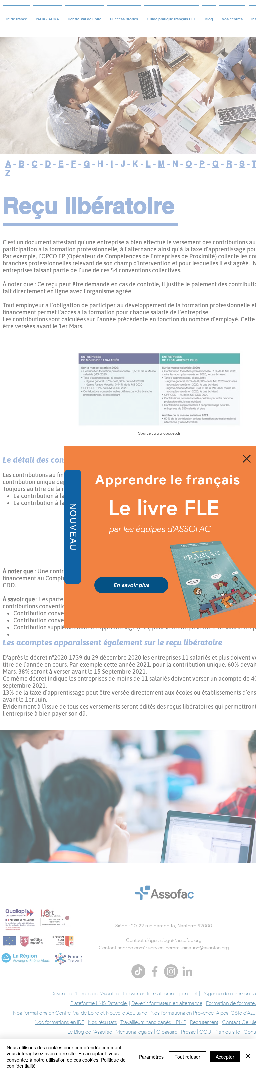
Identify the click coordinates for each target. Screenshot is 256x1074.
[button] (247, 458)
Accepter (225, 1056)
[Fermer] (248, 1056)
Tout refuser (187, 1056)
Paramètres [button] (151, 1056)
